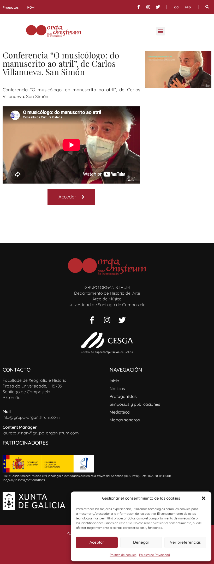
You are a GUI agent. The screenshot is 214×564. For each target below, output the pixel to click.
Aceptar (97, 542)
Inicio (114, 380)
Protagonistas (123, 396)
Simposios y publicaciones (135, 404)
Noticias (117, 388)
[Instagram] (148, 7)
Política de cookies (123, 555)
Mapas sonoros (125, 419)
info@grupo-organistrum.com (31, 417)
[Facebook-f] (138, 7)
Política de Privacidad (154, 555)
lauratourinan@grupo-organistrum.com (41, 432)
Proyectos (11, 7)
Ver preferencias (185, 542)
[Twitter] (158, 7)
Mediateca (120, 412)
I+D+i (30, 7)
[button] (203, 498)
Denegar (141, 542)
